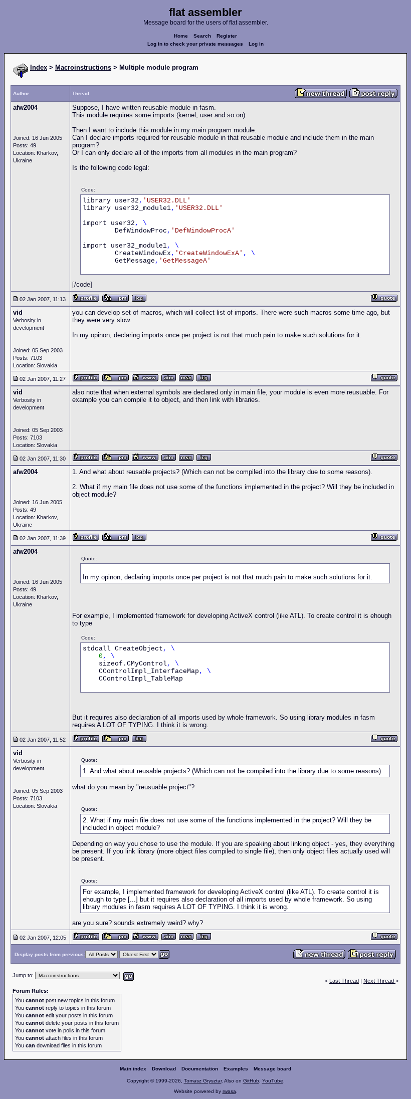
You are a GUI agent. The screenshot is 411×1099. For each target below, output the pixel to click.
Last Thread (344, 981)
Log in (256, 44)
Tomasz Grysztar (203, 1080)
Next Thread (379, 981)
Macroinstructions (83, 67)
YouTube (272, 1080)
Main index (133, 1068)
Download (164, 1068)
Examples (236, 1068)
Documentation (199, 1068)
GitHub (251, 1080)
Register (227, 36)
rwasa (229, 1091)
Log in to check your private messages (195, 44)
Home (181, 36)
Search (202, 36)
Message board (272, 1068)
